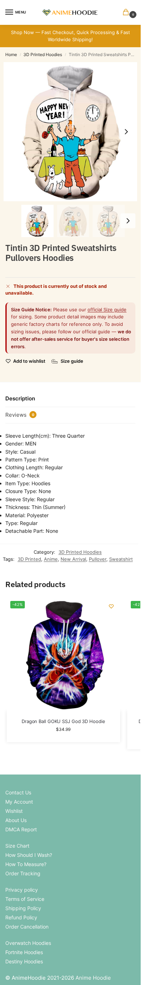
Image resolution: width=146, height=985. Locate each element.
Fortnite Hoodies (24, 952)
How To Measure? (25, 864)
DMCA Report (21, 829)
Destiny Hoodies (24, 961)
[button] (127, 12)
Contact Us (18, 792)
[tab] (70, 399)
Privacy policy (21, 890)
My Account (19, 802)
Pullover (97, 559)
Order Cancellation (27, 927)
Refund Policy (21, 917)
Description (20, 398)
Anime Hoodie (93, 977)
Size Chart (17, 846)
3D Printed (29, 559)
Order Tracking (22, 873)
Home (11, 54)
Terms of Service (24, 899)
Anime (51, 559)
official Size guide (107, 309)
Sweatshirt (121, 559)
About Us (16, 820)
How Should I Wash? (28, 855)
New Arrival (73, 559)
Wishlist (14, 811)
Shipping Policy (23, 908)
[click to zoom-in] (73, 131)
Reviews (19, 414)
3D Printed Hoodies (42, 54)
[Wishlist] (111, 606)
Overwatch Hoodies (28, 943)
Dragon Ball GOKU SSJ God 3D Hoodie (63, 721)
